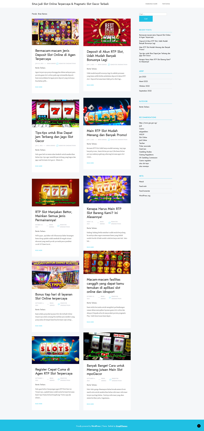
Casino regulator (145, 160)
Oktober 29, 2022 (39, 226)
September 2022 (145, 91)
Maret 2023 (143, 81)
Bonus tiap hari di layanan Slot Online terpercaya (53, 296)
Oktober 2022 (144, 86)
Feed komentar (144, 191)
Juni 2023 (142, 76)
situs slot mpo (144, 163)
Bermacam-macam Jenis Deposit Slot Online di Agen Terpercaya (55, 54)
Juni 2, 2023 (39, 146)
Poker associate (145, 146)
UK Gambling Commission (148, 157)
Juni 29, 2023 (39, 64)
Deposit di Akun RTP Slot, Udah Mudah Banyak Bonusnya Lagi (105, 55)
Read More (38, 87)
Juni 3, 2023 (90, 65)
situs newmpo (144, 166)
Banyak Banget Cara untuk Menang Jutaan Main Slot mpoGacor (105, 369)
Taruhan (142, 143)
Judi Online (143, 140)
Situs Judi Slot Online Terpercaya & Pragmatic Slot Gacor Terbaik (70, 4)
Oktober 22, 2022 (90, 297)
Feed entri (143, 186)
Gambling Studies (145, 152)
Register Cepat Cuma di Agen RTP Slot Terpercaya (53, 371)
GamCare (142, 149)
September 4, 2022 (91, 380)
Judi (140, 126)
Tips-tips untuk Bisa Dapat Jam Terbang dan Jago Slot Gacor (54, 136)
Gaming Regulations (146, 154)
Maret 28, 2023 (90, 223)
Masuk (141, 181)
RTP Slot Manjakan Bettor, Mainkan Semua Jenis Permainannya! (53, 215)
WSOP (141, 134)
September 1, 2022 (39, 379)
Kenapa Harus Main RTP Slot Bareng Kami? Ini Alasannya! (104, 212)
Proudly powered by (88, 426)
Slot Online (143, 137)
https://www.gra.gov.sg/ (148, 123)
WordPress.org (144, 195)
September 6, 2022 (39, 304)
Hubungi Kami (151, 4)
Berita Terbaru (40, 68)
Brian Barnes (51, 64)
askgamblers (143, 131)
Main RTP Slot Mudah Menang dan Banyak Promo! (107, 132)
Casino (141, 129)
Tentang (166, 4)
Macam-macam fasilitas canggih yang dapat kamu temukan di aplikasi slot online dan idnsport (105, 285)
